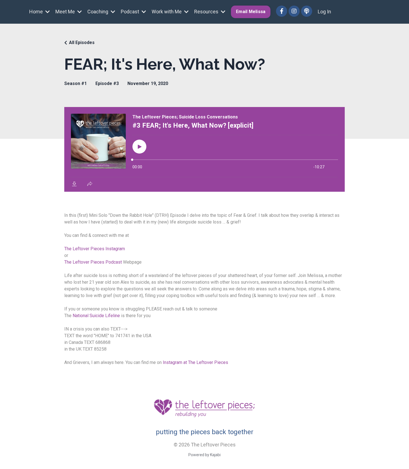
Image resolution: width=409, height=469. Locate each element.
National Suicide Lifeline (96, 315)
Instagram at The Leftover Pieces (195, 362)
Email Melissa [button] (250, 11)
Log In (324, 11)
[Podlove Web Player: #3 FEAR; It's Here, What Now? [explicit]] (204, 149)
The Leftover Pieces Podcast (93, 262)
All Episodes (82, 42)
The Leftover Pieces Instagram (94, 248)
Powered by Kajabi (204, 455)
